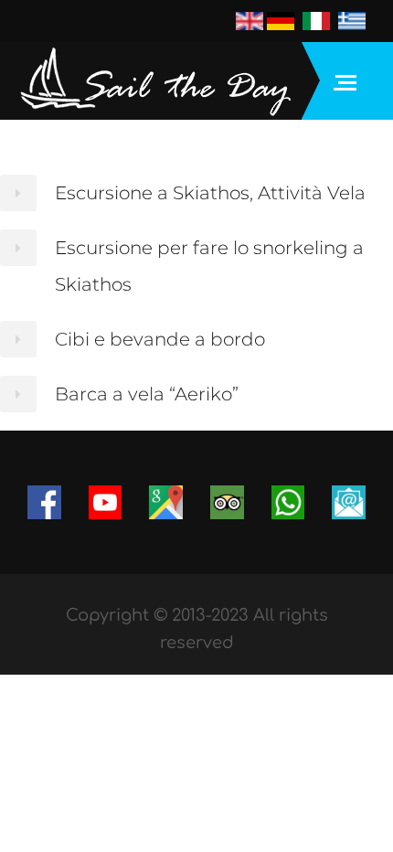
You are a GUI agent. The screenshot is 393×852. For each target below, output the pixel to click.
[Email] (349, 502)
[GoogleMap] (166, 501)
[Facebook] (44, 501)
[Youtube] (105, 501)
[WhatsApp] (288, 502)
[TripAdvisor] (227, 501)
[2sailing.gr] (155, 81)
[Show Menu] (349, 81)
